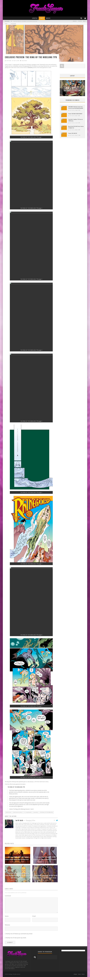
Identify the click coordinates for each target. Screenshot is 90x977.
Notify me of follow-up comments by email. (19, 934)
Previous (61, 88)
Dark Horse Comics (17, 812)
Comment (8, 896)
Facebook (75, 21)
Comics (42, 18)
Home (6, 23)
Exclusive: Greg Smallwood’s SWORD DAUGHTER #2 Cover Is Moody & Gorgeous (44, 858)
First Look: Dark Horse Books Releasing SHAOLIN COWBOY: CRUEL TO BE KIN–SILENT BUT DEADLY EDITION (17, 875)
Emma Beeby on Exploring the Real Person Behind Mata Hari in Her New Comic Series (45, 876)
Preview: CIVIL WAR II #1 (72, 133)
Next (83, 88)
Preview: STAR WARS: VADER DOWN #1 (75, 113)
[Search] (81, 18)
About (84, 21)
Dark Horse (8, 812)
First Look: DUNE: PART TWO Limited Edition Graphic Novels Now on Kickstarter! (17, 858)
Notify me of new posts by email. (16, 938)
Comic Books (24, 60)
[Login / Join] (85, 18)
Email (34, 916)
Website (7, 925)
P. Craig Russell (28, 812)
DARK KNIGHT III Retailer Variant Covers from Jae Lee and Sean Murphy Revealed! (75, 107)
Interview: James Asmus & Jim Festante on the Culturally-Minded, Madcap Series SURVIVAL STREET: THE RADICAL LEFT (37, 21)
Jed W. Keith (8, 60)
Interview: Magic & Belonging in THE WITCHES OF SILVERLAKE (72, 91)
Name (7, 916)
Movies (48, 18)
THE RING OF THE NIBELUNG (46, 812)
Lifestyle (34, 18)
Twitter (80, 21)
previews (36, 812)
